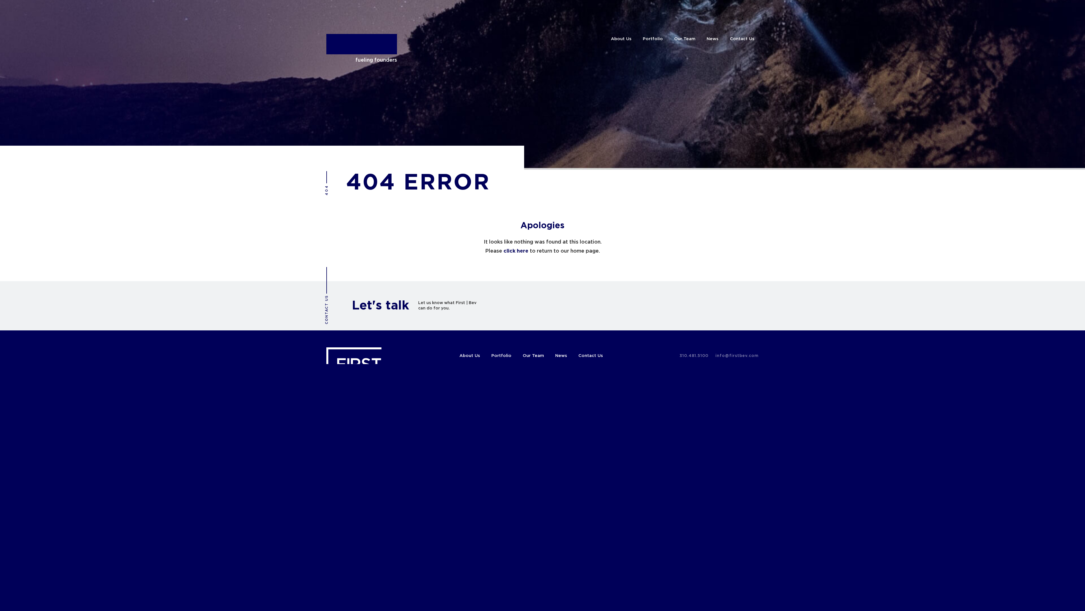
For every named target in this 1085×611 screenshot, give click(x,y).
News (713, 39)
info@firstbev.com (737, 356)
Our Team (684, 39)
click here (516, 251)
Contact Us (742, 39)
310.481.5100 (694, 356)
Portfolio (653, 39)
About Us (621, 39)
